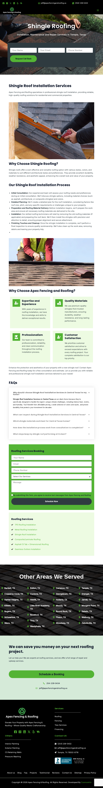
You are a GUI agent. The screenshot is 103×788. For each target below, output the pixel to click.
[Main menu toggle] (97, 10)
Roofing (58, 716)
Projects (33, 773)
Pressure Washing (13, 756)
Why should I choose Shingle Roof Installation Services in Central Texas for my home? (50, 393)
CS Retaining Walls (13, 752)
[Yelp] (18, 3)
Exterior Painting (12, 748)
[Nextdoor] (21, 3)
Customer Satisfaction (73, 336)
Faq (25, 773)
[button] (51, 393)
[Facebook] (4, 3)
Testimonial (44, 773)
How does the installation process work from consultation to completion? (48, 427)
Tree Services (61, 725)
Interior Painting (12, 744)
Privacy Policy (90, 773)
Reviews (56, 773)
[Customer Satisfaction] (59, 337)
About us (11, 773)
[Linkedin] (14, 3)
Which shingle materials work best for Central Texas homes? (41, 421)
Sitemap (78, 773)
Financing (59, 729)
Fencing (58, 721)
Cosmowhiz (86, 782)
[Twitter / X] (11, 3)
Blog (19, 773)
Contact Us (67, 773)
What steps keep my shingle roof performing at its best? (39, 434)
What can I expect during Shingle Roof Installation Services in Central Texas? (49, 414)
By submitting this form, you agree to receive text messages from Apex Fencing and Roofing (52, 495)
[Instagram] (7, 3)
